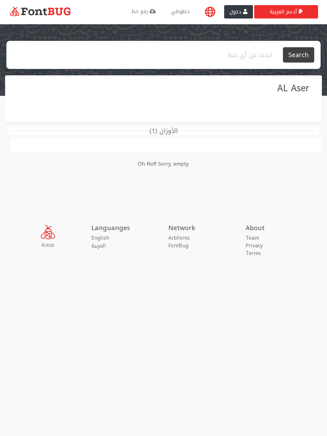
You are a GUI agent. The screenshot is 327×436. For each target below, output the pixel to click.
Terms (253, 253)
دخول (236, 12)
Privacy (254, 246)
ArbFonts (179, 238)
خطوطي (180, 11)
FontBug (178, 246)
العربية (98, 246)
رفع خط (140, 11)
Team (252, 238)
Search (298, 55)
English (100, 238)
